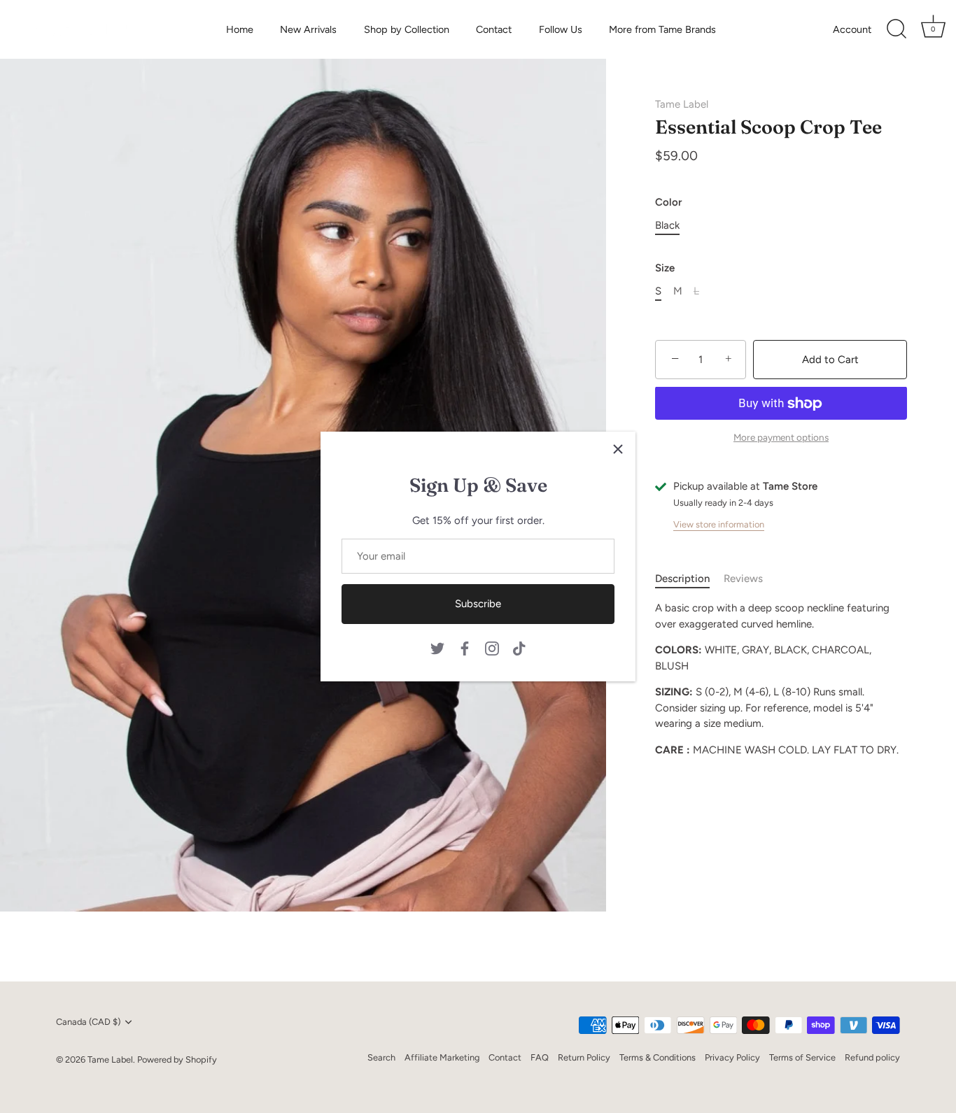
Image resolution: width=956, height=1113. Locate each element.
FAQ (539, 1057)
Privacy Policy (732, 1057)
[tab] (689, 579)
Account (852, 29)
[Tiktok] (519, 647)
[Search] (896, 29)
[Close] (618, 449)
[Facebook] (465, 647)
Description (682, 578)
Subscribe (478, 603)
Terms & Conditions (657, 1057)
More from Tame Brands (662, 29)
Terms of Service (802, 1057)
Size (665, 268)
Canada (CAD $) (88, 1021)
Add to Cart (830, 359)
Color (668, 202)
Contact (494, 29)
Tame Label (681, 104)
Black (667, 225)
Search (381, 1057)
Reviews (743, 578)
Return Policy (584, 1057)
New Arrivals (308, 29)
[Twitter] (437, 647)
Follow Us (560, 29)
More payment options (781, 437)
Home (239, 29)
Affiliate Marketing (442, 1057)
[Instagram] (492, 647)
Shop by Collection (406, 29)
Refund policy (872, 1057)
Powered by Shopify (177, 1059)
